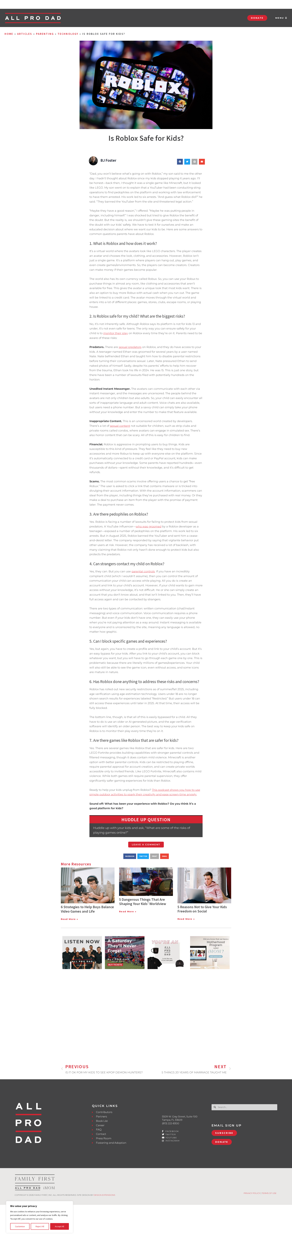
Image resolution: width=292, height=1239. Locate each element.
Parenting (45, 34)
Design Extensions (104, 1195)
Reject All (40, 1226)
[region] (39, 1217)
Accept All (59, 1226)
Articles (24, 34)
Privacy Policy (252, 1193)
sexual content (120, 426)
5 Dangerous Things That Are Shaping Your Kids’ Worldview (142, 901)
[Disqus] (146, 1012)
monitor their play (115, 333)
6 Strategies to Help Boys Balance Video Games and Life (87, 909)
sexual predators (130, 347)
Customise (20, 1226)
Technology (68, 34)
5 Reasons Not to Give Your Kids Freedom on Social (202, 909)
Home (9, 34)
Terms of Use (269, 1193)
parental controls (143, 571)
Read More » (69, 919)
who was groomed (148, 526)
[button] (180, 162)
